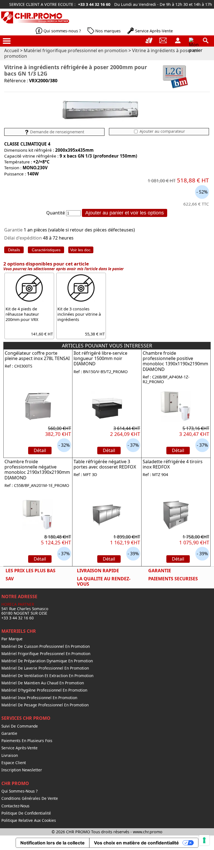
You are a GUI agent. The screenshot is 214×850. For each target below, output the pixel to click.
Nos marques (108, 30)
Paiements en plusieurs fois (26, 740)
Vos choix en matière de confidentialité (136, 843)
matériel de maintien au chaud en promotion (42, 683)
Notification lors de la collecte (52, 843)
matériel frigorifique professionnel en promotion (45, 653)
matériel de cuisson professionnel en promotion (45, 646)
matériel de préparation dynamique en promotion (47, 661)
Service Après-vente (19, 748)
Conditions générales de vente (29, 798)
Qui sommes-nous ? (62, 30)
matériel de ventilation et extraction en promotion (47, 675)
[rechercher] (205, 40)
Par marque (12, 639)
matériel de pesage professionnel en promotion (45, 705)
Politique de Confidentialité (26, 813)
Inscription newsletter (21, 770)
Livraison (9, 755)
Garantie (9, 733)
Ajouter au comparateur (161, 131)
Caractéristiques (46, 250)
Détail (40, 450)
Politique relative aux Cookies (28, 820)
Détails (14, 250)
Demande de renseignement (56, 131)
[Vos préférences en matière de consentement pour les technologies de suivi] (204, 840)
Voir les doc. (81, 250)
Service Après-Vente (154, 30)
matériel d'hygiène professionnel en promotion (44, 690)
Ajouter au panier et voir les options (124, 213)
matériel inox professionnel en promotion (39, 698)
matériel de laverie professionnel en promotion (45, 668)
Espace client (13, 762)
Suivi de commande (19, 726)
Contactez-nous (15, 806)
